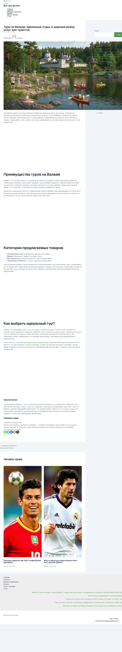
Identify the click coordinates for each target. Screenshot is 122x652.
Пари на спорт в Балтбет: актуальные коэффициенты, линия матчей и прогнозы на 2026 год (108, 74)
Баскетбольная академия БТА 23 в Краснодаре (105, 596)
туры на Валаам (19, 269)
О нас (9, 16)
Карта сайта (114, 619)
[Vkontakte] (11, 432)
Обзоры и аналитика (14, 12)
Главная (10, 9)
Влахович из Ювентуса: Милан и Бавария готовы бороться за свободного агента (106, 82)
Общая (6, 566)
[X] (17, 432)
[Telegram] (8, 432)
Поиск (96, 31)
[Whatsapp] (5, 432)
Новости (10, 10)
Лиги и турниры (12, 14)
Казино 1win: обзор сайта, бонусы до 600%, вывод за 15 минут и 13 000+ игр (94, 599)
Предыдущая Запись (8, 446)
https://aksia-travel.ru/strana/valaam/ (36, 342)
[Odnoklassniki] (14, 432)
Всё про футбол (12, 5)
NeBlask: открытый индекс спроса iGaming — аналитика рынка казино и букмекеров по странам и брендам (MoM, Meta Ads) (77, 592)
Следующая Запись (8, 448)
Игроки (9, 13)
